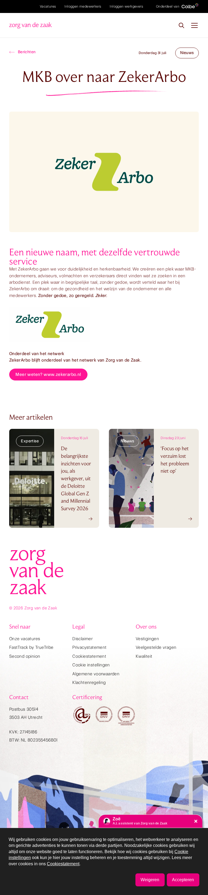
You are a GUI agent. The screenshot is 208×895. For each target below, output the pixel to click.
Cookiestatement (89, 656)
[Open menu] (194, 25)
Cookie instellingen (91, 664)
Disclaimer (82, 638)
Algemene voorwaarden (95, 673)
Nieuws (187, 52)
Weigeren (150, 879)
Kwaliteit (144, 656)
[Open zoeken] (181, 25)
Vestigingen (147, 638)
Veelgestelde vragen (156, 647)
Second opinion (24, 656)
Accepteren (183, 879)
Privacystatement (89, 647)
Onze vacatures (24, 638)
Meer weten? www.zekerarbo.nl (48, 374)
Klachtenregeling (89, 682)
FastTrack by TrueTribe (31, 647)
